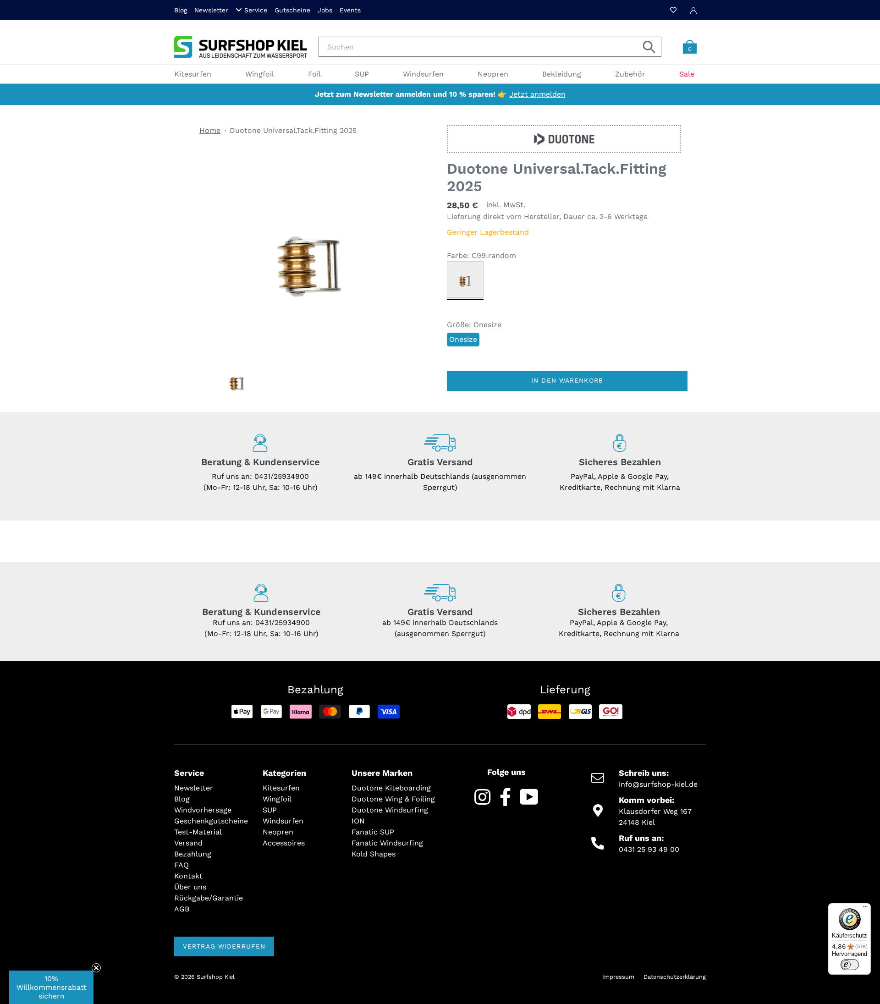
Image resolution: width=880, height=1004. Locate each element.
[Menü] (865, 908)
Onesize (463, 339)
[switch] (850, 964)
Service (255, 10)
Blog (180, 10)
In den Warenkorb (567, 380)
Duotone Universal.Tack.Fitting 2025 (293, 130)
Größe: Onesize (474, 324)
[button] (51, 987)
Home (209, 130)
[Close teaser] (96, 967)
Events (350, 10)
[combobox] (490, 47)
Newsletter (211, 10)
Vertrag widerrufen (224, 946)
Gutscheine (292, 10)
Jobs (325, 10)
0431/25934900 (281, 476)
